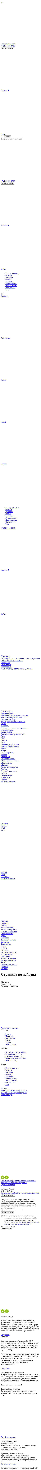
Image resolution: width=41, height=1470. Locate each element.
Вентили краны (7, 713)
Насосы (4, 773)
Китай (4, 872)
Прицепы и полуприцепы (15, 1058)
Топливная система (8, 940)
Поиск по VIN (11, 1044)
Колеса (3, 946)
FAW (3, 875)
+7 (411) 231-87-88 (8, 46)
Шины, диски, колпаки (10, 761)
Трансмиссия (6, 944)
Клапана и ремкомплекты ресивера (14, 728)
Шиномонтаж (6, 763)
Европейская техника (13, 1054)
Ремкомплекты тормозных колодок (14, 715)
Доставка (9, 277)
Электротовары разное (10, 746)
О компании (10, 288)
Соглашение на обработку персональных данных (20, 1193)
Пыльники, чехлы (8, 759)
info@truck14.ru (21, 1091)
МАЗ (3, 828)
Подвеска (4, 923)
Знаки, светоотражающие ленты (13, 718)
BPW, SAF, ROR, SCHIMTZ (12, 661)
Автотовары (7, 711)
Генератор (5, 938)
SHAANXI (5, 877)
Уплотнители (6, 667)
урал (2, 830)
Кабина (4, 948)
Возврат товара (11, 284)
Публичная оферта (8, 1185)
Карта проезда (6, 1095)
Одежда (4, 779)
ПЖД (3, 738)
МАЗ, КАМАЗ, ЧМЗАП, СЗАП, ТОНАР (16, 669)
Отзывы (8, 275)
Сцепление (5, 956)
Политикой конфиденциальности (20, 1224)
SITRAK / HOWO (8, 879)
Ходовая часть (6, 954)
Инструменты (6, 732)
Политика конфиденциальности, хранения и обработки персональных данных (18, 1182)
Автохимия (5, 757)
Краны (3, 936)
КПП (3, 963)
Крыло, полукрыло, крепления (13, 722)
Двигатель (5, 942)
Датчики (4, 967)
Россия (4, 823)
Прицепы (5, 656)
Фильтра (4, 969)
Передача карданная (9, 952)
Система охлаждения (9, 965)
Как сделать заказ (12, 273)
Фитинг (4, 755)
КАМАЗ (4, 826)
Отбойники (5, 663)
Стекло (3, 925)
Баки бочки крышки (9, 930)
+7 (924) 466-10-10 (8, 528)
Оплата (8, 280)
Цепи (3, 742)
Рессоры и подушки (8, 960)
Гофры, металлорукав (9, 767)
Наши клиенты (11, 286)
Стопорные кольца (8, 720)
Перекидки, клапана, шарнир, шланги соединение (20, 659)
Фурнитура (5, 777)
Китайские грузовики (13, 1056)
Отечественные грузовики (15, 1052)
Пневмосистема (7, 934)
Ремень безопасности (9, 771)
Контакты (9, 282)
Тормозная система (8, 958)
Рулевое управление (9, 932)
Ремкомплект (6, 665)
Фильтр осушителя (8, 781)
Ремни (3, 748)
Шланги (4, 740)
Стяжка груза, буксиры (10, 744)
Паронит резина (7, 753)
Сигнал (4, 769)
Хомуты (4, 750)
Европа (4, 921)
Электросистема (7, 927)
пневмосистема (7, 730)
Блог (7, 290)
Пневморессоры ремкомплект (12, 734)
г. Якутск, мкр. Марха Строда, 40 (14, 1093)
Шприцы (4, 765)
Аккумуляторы (7, 775)
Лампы (3, 724)
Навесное (4, 950)
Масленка (5, 726)
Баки (3, 736)
